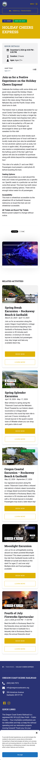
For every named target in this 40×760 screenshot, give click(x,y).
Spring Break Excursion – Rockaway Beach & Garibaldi (20, 311)
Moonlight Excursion (18, 546)
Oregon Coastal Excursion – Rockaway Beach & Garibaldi (19, 472)
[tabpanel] (20, 253)
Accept (20, 755)
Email (22, 231)
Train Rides (10, 667)
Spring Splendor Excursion (15, 394)
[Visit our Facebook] (4, 703)
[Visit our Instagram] (9, 703)
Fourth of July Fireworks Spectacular (19, 615)
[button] (37, 733)
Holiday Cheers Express (25, 667)
